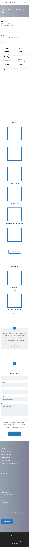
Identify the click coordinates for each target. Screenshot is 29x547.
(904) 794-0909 (6, 502)
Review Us (7, 521)
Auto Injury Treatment (6, 466)
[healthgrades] (9, 37)
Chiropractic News (7, 482)
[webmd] (17, 37)
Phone (2, 396)
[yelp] (7, 37)
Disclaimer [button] (18, 535)
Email (3, 389)
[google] (1, 37)
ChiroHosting (14, 543)
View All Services (14, 251)
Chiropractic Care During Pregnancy (9, 463)
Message (3, 403)
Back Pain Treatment (6, 451)
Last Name (3, 382)
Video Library (6, 485)
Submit (14, 434)
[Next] (14, 363)
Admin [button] (20, 538)
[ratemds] (12, 37)
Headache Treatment (6, 457)
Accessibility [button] (6, 535)
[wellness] (14, 37)
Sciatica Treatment (5, 460)
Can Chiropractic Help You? (9, 479)
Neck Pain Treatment (6, 454)
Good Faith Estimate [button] (12, 538)
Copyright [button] (12, 535)
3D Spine (5, 476)
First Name (4, 375)
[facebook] (4, 37)
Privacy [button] (24, 535)
